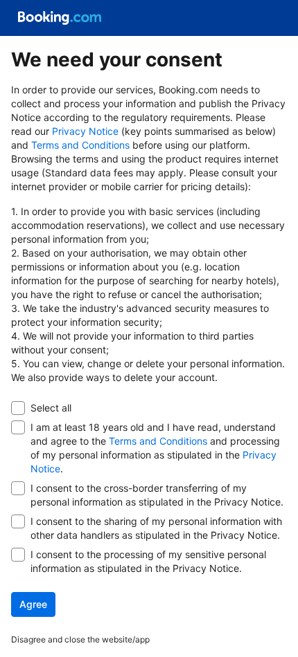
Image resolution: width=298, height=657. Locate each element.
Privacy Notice (85, 131)
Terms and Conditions (80, 145)
